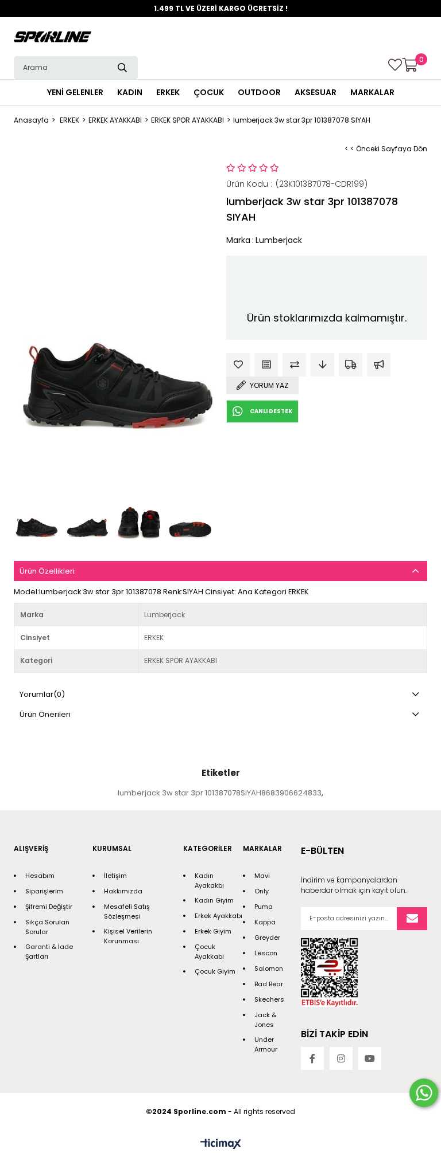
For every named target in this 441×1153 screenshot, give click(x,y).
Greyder (267, 937)
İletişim (115, 875)
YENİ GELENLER (75, 92)
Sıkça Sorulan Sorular (47, 926)
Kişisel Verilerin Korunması (128, 936)
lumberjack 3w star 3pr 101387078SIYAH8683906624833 (220, 792)
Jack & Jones (265, 1019)
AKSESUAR (315, 92)
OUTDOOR (259, 92)
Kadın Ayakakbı (209, 880)
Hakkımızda (123, 891)
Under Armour (265, 1044)
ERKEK (168, 92)
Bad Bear (268, 984)
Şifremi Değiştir (48, 906)
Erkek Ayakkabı (218, 915)
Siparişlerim (44, 891)
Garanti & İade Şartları (49, 951)
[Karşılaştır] (294, 365)
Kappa (265, 922)
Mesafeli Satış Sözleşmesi (127, 911)
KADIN (129, 92)
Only (261, 891)
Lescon (265, 953)
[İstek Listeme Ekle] (266, 365)
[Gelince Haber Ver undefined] (378, 365)
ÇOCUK (209, 92)
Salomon (268, 968)
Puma (263, 906)
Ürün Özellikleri (47, 571)
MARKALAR (372, 92)
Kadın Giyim (214, 900)
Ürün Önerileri (45, 714)
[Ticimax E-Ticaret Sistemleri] (220, 1145)
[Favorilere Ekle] (238, 365)
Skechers (269, 999)
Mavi (262, 875)
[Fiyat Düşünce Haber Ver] (322, 365)
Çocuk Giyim (215, 971)
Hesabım (40, 875)
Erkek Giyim (213, 931)
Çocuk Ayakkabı (209, 951)
